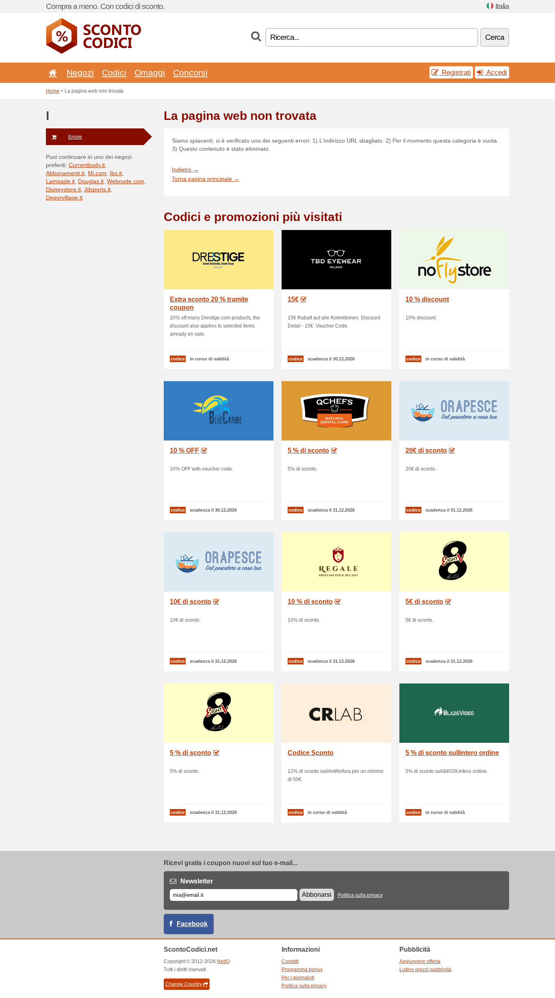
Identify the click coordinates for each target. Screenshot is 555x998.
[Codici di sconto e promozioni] (93, 52)
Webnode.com (125, 181)
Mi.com (97, 173)
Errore (75, 137)
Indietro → (185, 169)
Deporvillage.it (64, 197)
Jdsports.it (97, 189)
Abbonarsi (317, 894)
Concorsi (190, 72)
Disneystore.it (63, 189)
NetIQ (223, 961)
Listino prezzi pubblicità (425, 969)
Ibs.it (116, 173)
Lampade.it (60, 181)
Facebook (192, 923)
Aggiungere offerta (419, 961)
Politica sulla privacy (360, 895)
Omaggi (149, 72)
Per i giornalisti (298, 978)
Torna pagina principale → (205, 179)
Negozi (80, 72)
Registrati (455, 72)
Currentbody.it (87, 165)
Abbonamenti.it (65, 173)
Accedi (495, 72)
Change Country (183, 984)
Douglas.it (91, 181)
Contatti (290, 961)
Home (52, 91)
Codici (114, 72)
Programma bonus (302, 969)
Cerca (494, 37)
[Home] (51, 72)
